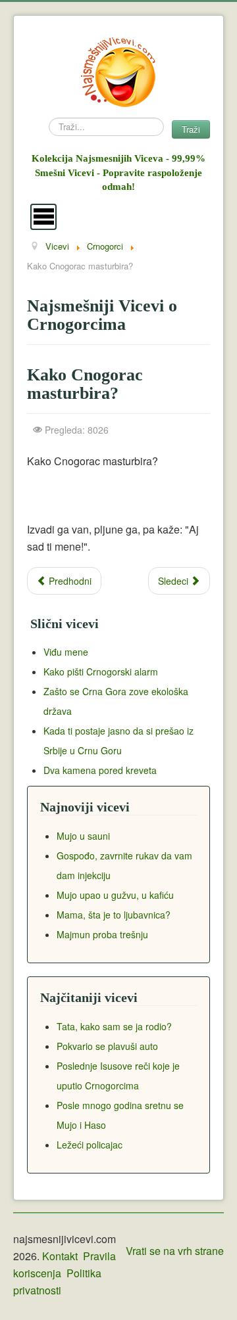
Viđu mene (65, 651)
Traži (191, 129)
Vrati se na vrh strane (175, 1250)
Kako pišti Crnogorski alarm (100, 671)
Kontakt (60, 1255)
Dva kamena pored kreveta (100, 770)
